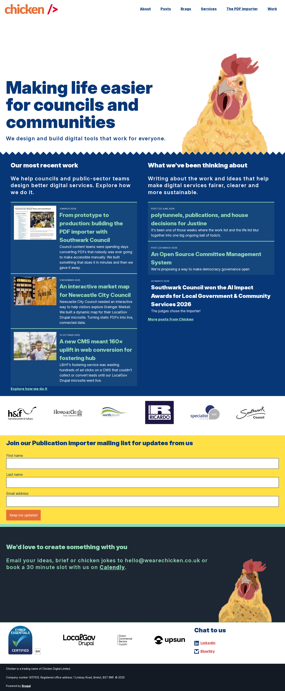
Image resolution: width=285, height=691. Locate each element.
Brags (186, 9)
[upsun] (169, 643)
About (145, 9)
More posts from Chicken (170, 319)
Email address (17, 493)
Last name (14, 474)
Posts (166, 9)
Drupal (26, 686)
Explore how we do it (29, 389)
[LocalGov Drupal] (79, 645)
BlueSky (207, 651)
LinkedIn (207, 643)
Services (209, 9)
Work (272, 9)
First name (14, 456)
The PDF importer (242, 9)
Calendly (112, 567)
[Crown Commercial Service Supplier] (124, 644)
